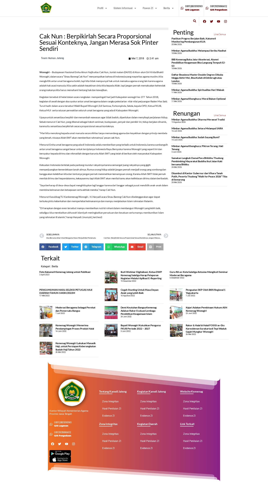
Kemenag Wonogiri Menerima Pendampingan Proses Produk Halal (75, 327)
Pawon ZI (148, 8)
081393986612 (218, 6)
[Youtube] (218, 21)
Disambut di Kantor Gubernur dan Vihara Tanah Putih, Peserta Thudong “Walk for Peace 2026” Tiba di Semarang (199, 176)
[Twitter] (211, 21)
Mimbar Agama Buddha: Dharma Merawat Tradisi (198, 119)
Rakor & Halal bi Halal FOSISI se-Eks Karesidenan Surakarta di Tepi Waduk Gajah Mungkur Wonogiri (206, 328)
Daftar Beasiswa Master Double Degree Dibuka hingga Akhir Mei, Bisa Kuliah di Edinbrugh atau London (197, 77)
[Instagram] (225, 21)
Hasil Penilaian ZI (111, 408)
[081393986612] (207, 8)
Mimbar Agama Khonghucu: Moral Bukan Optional (199, 98)
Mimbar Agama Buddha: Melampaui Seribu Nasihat (199, 50)
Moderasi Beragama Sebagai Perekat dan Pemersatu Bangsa (76, 309)
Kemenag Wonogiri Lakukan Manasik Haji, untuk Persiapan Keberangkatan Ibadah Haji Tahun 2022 (76, 346)
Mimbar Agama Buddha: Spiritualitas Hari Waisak (198, 89)
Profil (100, 8)
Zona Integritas (110, 401)
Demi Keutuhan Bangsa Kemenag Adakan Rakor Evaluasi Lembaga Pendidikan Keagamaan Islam (138, 310)
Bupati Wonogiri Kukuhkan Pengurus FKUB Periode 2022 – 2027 (141, 327)
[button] (194, 21)
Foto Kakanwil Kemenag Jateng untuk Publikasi (64, 271)
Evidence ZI (108, 415)
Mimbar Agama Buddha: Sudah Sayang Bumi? (196, 137)
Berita (166, 8)
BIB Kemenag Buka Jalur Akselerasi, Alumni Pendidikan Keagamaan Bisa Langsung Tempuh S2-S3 (199, 62)
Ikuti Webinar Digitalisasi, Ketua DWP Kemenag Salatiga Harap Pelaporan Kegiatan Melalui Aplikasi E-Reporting (141, 275)
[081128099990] (182, 8)
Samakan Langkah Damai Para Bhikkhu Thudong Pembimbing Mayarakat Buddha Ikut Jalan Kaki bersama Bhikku (197, 161)
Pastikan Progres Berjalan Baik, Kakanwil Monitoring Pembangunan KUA (194, 40)
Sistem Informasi (123, 8)
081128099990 (194, 6)
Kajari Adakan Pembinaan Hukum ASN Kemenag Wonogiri (206, 309)
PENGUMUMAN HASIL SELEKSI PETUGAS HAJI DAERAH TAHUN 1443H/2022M (65, 291)
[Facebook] (204, 21)
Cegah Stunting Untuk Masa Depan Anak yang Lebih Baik (140, 291)
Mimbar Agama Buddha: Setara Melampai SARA (197, 128)
